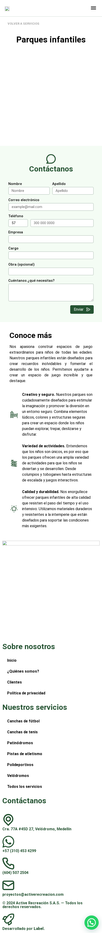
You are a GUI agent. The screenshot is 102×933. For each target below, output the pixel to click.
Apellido (59, 184)
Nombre (15, 184)
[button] (93, 8)
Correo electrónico (23, 200)
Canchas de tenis (22, 732)
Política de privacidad (26, 693)
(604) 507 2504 (15, 872)
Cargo (13, 248)
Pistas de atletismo (24, 754)
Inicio (12, 660)
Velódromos (18, 775)
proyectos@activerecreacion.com (33, 894)
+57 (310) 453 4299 (19, 851)
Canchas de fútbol (23, 721)
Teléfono (15, 216)
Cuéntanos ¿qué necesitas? (31, 281)
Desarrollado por (23, 928)
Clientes (14, 682)
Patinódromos (20, 743)
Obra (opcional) (21, 265)
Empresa (15, 232)
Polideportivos (20, 764)
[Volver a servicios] (5, 23)
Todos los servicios (24, 786)
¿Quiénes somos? (23, 671)
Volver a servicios (23, 23)
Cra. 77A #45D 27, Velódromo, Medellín (36, 829)
